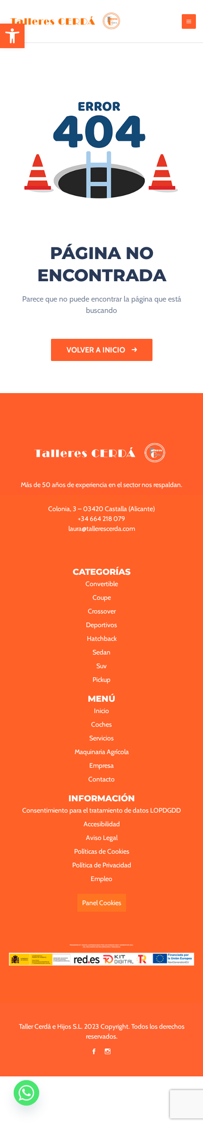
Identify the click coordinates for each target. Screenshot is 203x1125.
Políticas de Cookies (101, 851)
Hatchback (102, 638)
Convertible (101, 583)
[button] (12, 36)
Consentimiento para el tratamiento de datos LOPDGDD (101, 810)
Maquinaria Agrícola (102, 751)
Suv (101, 666)
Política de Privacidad (101, 865)
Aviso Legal (102, 837)
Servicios (101, 738)
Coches (101, 724)
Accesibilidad (102, 824)
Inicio (101, 710)
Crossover (102, 611)
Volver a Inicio (97, 349)
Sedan (101, 652)
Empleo (101, 878)
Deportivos (101, 625)
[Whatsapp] (26, 1100)
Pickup (101, 679)
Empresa (101, 765)
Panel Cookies (101, 902)
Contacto (101, 779)
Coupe (102, 597)
